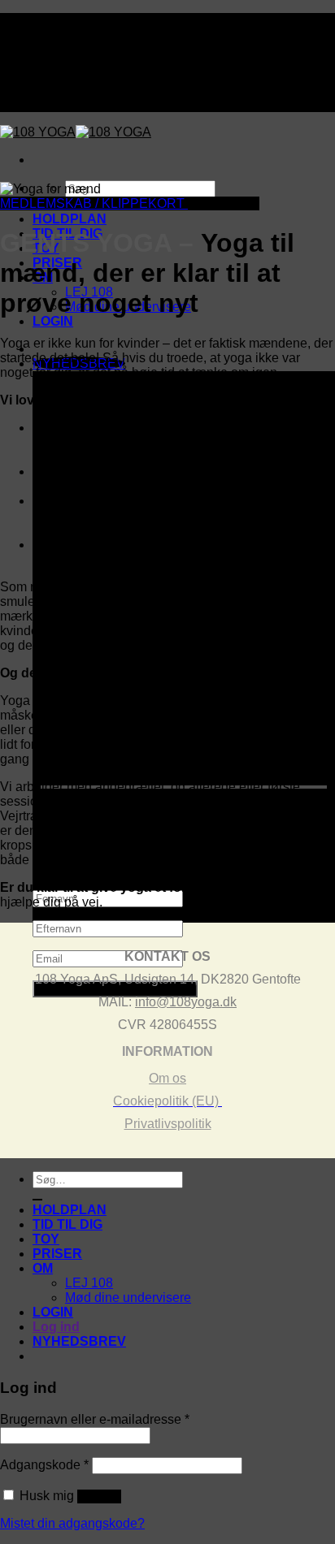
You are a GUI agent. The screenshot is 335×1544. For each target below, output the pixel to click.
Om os (167, 1078)
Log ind (99, 1496)
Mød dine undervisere (128, 1297)
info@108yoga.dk (186, 1002)
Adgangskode (44, 1465)
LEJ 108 (89, 1283)
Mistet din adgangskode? (72, 1523)
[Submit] (37, 1199)
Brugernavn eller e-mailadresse (94, 1419)
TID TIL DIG (67, 1224)
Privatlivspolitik (167, 1124)
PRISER (57, 1254)
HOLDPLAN (70, 219)
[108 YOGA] (75, 132)
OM (43, 1268)
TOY (46, 1239)
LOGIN (53, 321)
